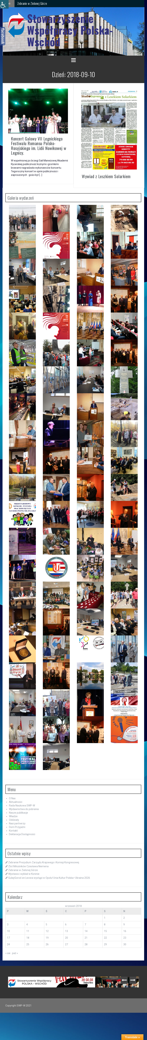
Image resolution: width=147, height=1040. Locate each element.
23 (124, 937)
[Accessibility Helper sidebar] (4, 4)
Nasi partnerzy (17, 823)
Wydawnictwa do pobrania (24, 809)
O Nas (12, 798)
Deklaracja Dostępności (22, 834)
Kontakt (13, 830)
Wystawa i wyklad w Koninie (33, 3)
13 (66, 931)
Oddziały (14, 819)
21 (86, 937)
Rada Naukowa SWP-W (22, 805)
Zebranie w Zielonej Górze (23, 870)
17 (8, 937)
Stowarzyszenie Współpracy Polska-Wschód (70, 29)
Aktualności (15, 801)
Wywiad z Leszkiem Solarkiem (106, 176)
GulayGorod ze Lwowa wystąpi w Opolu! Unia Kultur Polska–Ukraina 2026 (49, 877)
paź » (15, 953)
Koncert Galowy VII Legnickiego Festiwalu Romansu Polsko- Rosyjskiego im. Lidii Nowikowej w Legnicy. (38, 145)
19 (47, 937)
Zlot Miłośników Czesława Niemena (28, 866)
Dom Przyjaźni (17, 827)
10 (8, 931)
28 (86, 944)
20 (66, 937)
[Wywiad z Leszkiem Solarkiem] (109, 129)
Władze (13, 816)
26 (47, 944)
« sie (7, 953)
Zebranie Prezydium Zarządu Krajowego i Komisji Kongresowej (43, 862)
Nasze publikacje (18, 812)
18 (27, 937)
